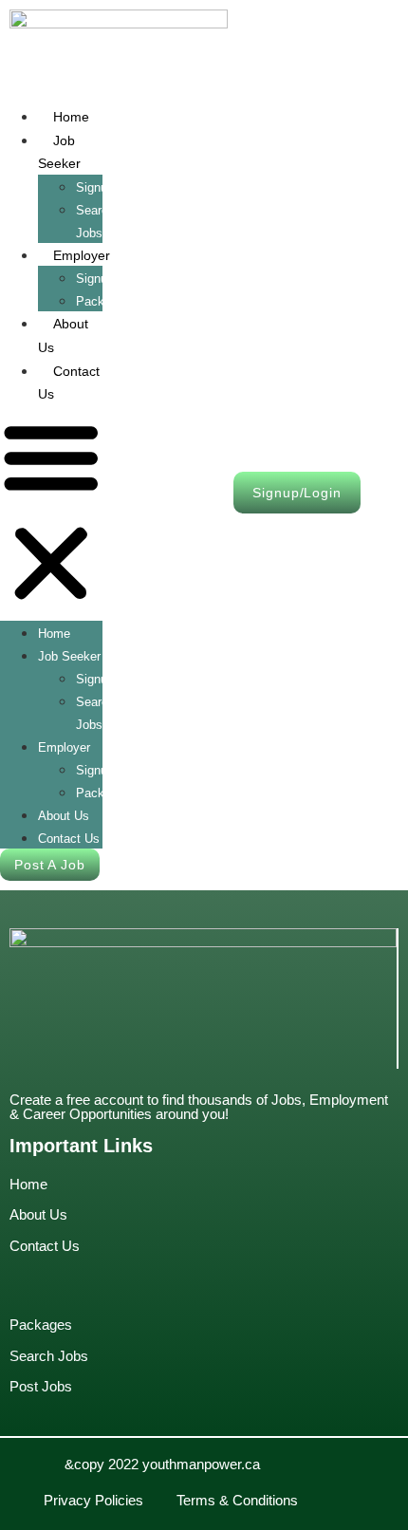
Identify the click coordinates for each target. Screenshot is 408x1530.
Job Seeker (59, 152)
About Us (63, 335)
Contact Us (69, 383)
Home (71, 116)
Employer (81, 255)
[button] (51, 513)
